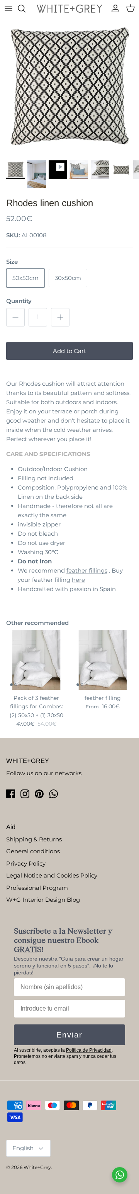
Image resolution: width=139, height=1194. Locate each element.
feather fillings (86, 570)
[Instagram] (24, 793)
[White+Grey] (69, 8)
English (23, 1148)
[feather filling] (103, 660)
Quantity (19, 301)
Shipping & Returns (34, 839)
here (78, 579)
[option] (69, 86)
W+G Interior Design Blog (43, 899)
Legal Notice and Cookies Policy (51, 875)
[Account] (113, 8)
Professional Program (37, 887)
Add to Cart (69, 351)
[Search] (25, 8)
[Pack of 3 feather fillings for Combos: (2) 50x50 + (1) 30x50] (36, 660)
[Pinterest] (39, 793)
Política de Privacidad (89, 1050)
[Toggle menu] (8, 8)
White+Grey (37, 1167)
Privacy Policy (26, 863)
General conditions (33, 851)
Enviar (69, 1035)
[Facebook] (10, 793)
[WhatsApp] (53, 793)
